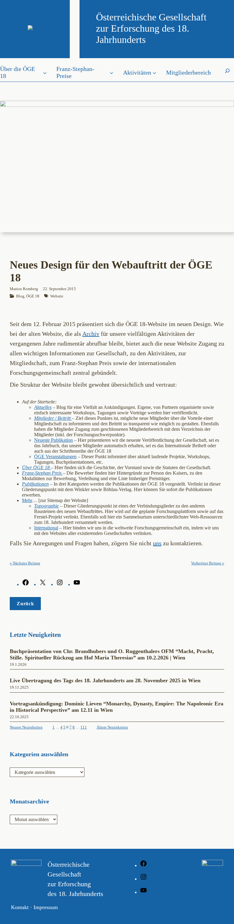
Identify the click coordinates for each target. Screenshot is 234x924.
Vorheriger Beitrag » (207, 563)
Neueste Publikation (53, 440)
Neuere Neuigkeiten (26, 727)
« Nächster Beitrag (25, 563)
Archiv (90, 333)
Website (56, 296)
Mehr (27, 500)
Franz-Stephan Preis (42, 473)
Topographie (46, 505)
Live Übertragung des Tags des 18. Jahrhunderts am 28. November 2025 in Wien (105, 680)
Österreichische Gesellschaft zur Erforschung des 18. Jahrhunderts (151, 28)
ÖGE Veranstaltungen (55, 456)
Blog (20, 296)
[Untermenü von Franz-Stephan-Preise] (111, 72)
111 (83, 727)
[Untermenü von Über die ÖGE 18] (45, 72)
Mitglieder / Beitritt (53, 418)
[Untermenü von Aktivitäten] (154, 72)
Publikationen (35, 484)
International (46, 527)
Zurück (25, 603)
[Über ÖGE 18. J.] (50, 467)
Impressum (46, 907)
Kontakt (20, 907)
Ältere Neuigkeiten (112, 727)
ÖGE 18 (32, 296)
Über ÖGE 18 (36, 467)
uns (157, 543)
